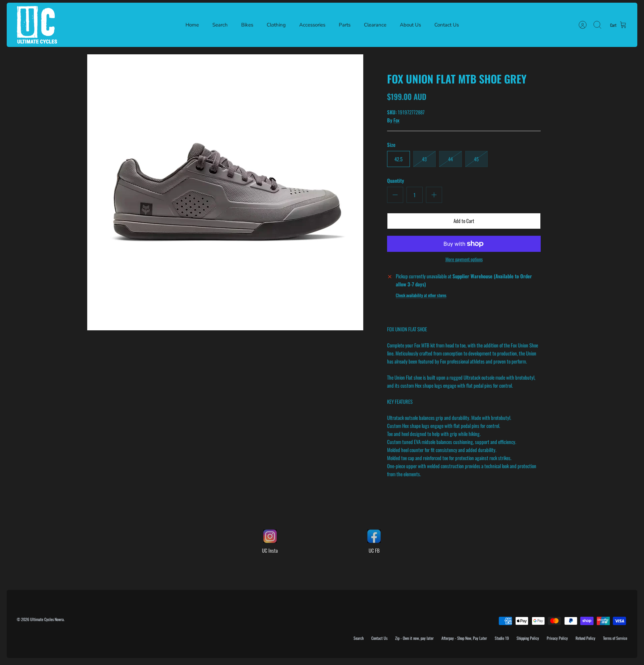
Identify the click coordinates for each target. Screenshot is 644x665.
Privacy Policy (557, 638)
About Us (410, 24)
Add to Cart (463, 220)
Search (220, 24)
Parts (345, 24)
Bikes (247, 24)
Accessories (312, 24)
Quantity (395, 180)
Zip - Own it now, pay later (414, 638)
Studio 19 (502, 638)
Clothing (276, 24)
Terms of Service (615, 638)
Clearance (375, 24)
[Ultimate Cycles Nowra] (37, 25)
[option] (225, 192)
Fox (396, 120)
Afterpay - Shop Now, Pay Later (464, 638)
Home (192, 24)
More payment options (464, 259)
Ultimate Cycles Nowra (47, 619)
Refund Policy (585, 638)
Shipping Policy (528, 638)
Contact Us (446, 24)
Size (391, 144)
